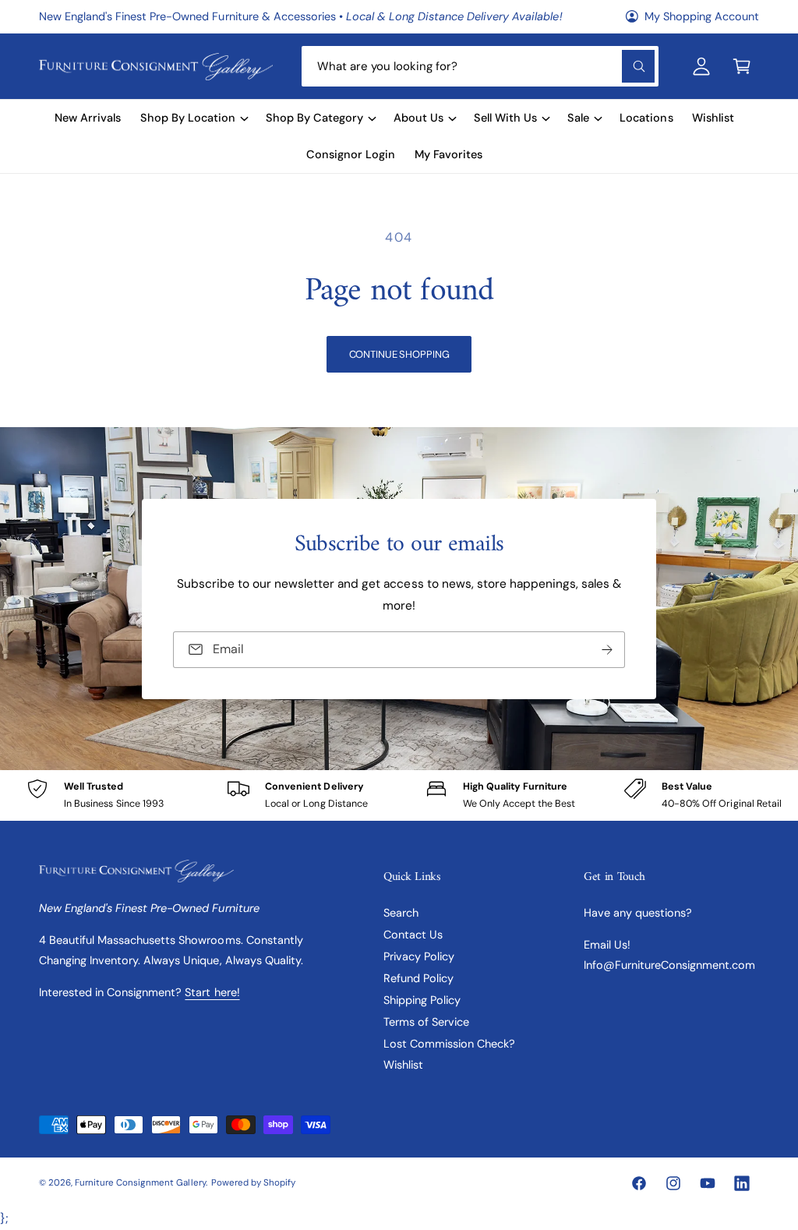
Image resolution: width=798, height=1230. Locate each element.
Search (400, 913)
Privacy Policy (418, 956)
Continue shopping (399, 354)
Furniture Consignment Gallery (140, 1183)
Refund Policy (418, 978)
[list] (399, 795)
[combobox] (480, 66)
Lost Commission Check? (449, 1044)
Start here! (212, 992)
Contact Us (413, 935)
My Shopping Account (701, 16)
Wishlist (403, 1065)
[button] (742, 66)
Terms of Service (426, 1022)
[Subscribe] (607, 649)
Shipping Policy (422, 1000)
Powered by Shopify (253, 1183)
